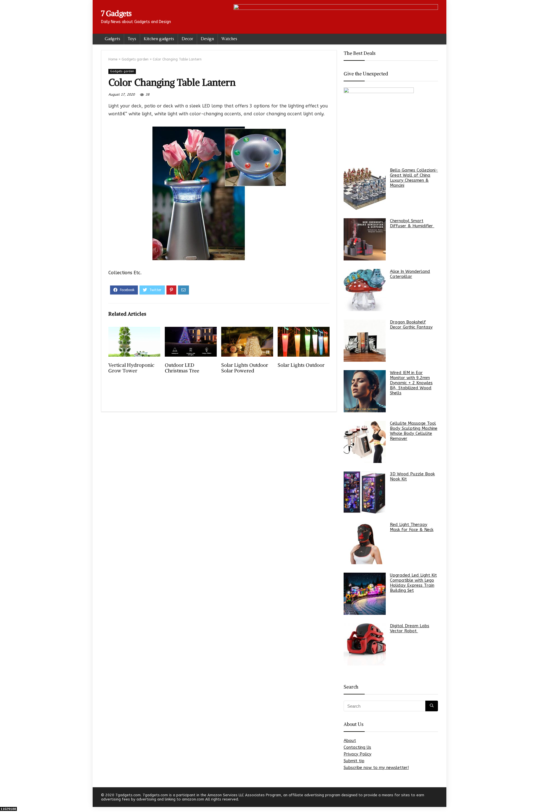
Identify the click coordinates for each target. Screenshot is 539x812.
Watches (229, 38)
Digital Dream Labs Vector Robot (409, 628)
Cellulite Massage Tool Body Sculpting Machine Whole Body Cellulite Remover (413, 431)
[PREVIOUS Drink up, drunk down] (5, 798)
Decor (187, 38)
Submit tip (354, 760)
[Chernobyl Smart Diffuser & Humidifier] (365, 239)
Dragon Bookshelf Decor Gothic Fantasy (411, 325)
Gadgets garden (135, 59)
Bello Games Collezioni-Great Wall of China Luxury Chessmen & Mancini (414, 178)
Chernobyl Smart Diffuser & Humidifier (412, 223)
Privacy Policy (357, 754)
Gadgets (112, 38)
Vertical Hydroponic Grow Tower (131, 368)
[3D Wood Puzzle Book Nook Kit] (365, 492)
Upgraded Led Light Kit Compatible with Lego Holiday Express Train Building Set (413, 583)
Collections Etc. (124, 272)
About (350, 740)
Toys (132, 38)
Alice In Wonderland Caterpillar (410, 274)
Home (112, 59)
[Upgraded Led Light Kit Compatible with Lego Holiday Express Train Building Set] (365, 594)
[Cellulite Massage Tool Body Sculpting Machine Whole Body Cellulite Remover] (365, 442)
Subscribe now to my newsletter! (376, 767)
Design (207, 38)
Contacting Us (357, 747)
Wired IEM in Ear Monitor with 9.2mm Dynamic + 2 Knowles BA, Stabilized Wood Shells (411, 382)
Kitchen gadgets (159, 38)
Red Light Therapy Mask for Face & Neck (411, 527)
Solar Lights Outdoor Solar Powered (244, 368)
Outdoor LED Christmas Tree (182, 368)
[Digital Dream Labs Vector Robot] (365, 644)
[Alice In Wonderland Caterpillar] (365, 290)
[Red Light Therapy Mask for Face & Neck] (365, 543)
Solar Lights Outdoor (301, 365)
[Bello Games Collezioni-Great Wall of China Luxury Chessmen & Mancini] (365, 189)
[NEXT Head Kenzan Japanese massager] (533, 798)
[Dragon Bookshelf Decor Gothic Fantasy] (365, 341)
